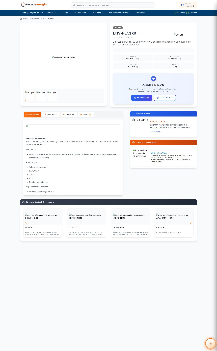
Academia (64, 13)
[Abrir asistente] (210, 343)
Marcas (50, 13)
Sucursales (139, 13)
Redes (25, 19)
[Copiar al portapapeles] (138, 33)
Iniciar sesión (143, 97)
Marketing (97, 13)
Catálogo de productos (31, 13)
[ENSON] (184, 34)
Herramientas (80, 13)
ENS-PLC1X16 (157, 121)
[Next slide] (191, 223)
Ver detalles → (156, 131)
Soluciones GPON (37, 19)
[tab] (32, 114)
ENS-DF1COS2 (159, 152)
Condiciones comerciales (118, 13)
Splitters (50, 19)
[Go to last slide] (26, 223)
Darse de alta (166, 97)
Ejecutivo (181, 13)
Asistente (193, 13)
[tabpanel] (73, 157)
